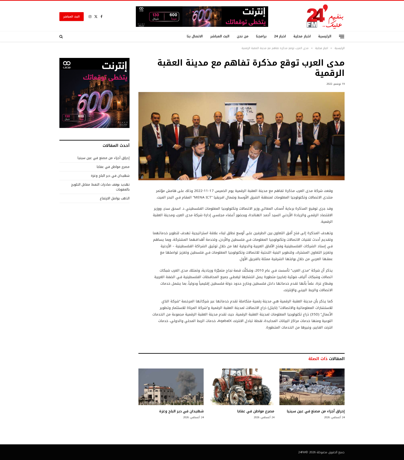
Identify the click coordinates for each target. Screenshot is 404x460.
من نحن (243, 36)
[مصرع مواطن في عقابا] (241, 386)
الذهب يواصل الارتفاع (115, 198)
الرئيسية (324, 36)
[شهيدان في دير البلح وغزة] (171, 386)
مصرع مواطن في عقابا (255, 411)
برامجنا (261, 36)
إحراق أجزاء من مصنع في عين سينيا (316, 411)
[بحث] (61, 36)
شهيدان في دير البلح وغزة (181, 411)
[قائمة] (341, 36)
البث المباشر (71, 16)
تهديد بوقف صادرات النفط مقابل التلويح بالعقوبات (100, 187)
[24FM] (325, 16)
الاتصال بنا (195, 36)
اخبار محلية (302, 36)
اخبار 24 (280, 36)
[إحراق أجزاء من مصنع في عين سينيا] (312, 386)
